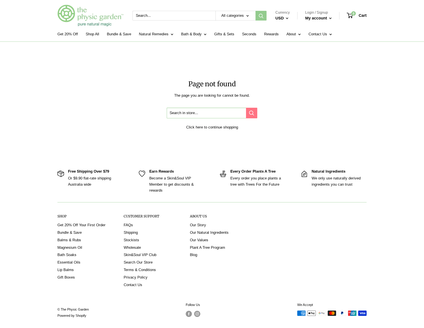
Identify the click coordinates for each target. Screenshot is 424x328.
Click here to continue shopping (212, 127)
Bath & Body (191, 34)
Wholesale (132, 247)
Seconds (249, 34)
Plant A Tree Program (207, 247)
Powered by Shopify (71, 315)
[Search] (261, 16)
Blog (193, 255)
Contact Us (318, 34)
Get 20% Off (67, 34)
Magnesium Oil (69, 247)
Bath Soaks (66, 255)
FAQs (128, 225)
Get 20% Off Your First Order (81, 225)
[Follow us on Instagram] (197, 314)
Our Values (199, 240)
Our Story (198, 225)
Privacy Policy (136, 277)
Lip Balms (65, 270)
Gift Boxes (66, 277)
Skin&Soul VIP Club (140, 255)
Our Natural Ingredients (209, 232)
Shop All (92, 34)
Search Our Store (138, 262)
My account (316, 18)
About (291, 34)
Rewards (271, 34)
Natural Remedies (153, 34)
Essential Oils (68, 262)
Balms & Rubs (69, 240)
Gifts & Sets (224, 34)
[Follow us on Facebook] (189, 314)
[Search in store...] (251, 113)
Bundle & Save (119, 34)
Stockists (131, 240)
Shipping (131, 232)
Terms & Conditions (140, 270)
